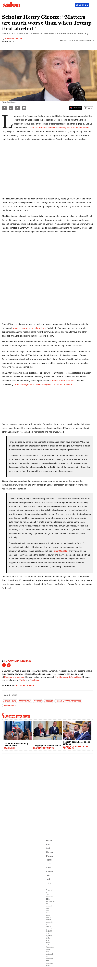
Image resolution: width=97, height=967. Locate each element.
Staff (48, 848)
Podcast (37, 701)
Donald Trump (9, 701)
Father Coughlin (60, 551)
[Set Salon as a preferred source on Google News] (75, 108)
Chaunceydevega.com (14, 677)
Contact (49, 852)
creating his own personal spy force (29, 328)
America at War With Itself (62, 381)
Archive (49, 872)
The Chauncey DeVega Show (68, 677)
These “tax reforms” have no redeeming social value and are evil (59, 128)
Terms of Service (49, 864)
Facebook (34, 680)
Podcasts (48, 701)
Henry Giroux (25, 701)
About (49, 844)
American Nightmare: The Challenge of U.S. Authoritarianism (43, 385)
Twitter (22, 680)
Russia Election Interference (68, 701)
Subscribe (82, 5)
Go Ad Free (48, 879)
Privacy (49, 856)
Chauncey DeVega (13, 39)
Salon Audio (8, 706)
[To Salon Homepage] (11, 4)
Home (49, 841)
